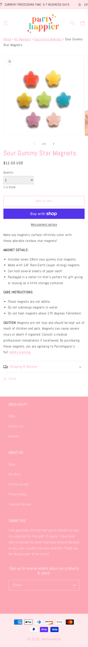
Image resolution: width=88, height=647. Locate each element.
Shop (12, 464)
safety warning (19, 352)
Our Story (15, 474)
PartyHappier (51, 639)
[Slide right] (53, 144)
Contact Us (16, 426)
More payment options (44, 224)
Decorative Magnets (48, 39)
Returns (14, 436)
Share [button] (12, 379)
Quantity (8, 172)
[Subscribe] (74, 585)
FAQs (12, 416)
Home (7, 39)
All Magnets (22, 39)
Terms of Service (20, 504)
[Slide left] (34, 144)
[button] (5, 23)
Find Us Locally (18, 484)
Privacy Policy (18, 494)
